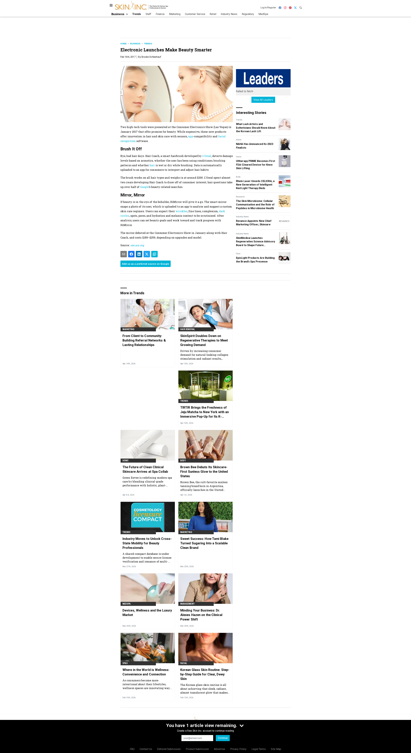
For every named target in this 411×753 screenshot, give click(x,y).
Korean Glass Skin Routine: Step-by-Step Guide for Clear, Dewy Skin (204, 674)
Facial (183, 663)
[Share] (131, 254)
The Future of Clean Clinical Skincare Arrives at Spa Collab (145, 469)
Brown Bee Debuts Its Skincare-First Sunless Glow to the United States (204, 471)
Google (144, 187)
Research (240, 197)
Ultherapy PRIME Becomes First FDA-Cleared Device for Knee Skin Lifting (255, 164)
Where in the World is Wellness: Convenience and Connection (145, 672)
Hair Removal (187, 329)
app (190, 136)
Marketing (128, 329)
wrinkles (181, 211)
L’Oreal (206, 156)
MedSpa (126, 603)
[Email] (123, 254)
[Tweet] (147, 254)
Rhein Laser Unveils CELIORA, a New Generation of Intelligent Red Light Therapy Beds (255, 185)
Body (238, 177)
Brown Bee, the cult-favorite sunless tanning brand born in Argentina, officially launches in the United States (204, 486)
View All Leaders (263, 100)
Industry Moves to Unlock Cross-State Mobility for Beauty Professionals (147, 543)
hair (152, 165)
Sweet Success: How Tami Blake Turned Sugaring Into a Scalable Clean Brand (204, 543)
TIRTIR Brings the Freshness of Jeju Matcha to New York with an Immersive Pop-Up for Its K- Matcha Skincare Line (204, 412)
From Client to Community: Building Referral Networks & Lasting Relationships (144, 340)
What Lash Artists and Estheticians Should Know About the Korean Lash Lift (255, 128)
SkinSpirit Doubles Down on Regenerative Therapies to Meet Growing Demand (204, 340)
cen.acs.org (137, 245)
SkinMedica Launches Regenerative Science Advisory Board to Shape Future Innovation (255, 241)
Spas (125, 663)
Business (135, 43)
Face (238, 253)
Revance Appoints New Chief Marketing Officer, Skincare (254, 222)
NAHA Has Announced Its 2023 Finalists (254, 145)
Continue (223, 738)
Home (123, 43)
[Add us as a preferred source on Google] (154, 254)
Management (187, 603)
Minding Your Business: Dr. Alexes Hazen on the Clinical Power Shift (201, 614)
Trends (148, 43)
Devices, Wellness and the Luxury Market (147, 612)
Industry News (242, 217)
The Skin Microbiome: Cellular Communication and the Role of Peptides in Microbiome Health (255, 204)
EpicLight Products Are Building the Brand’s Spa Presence (255, 259)
